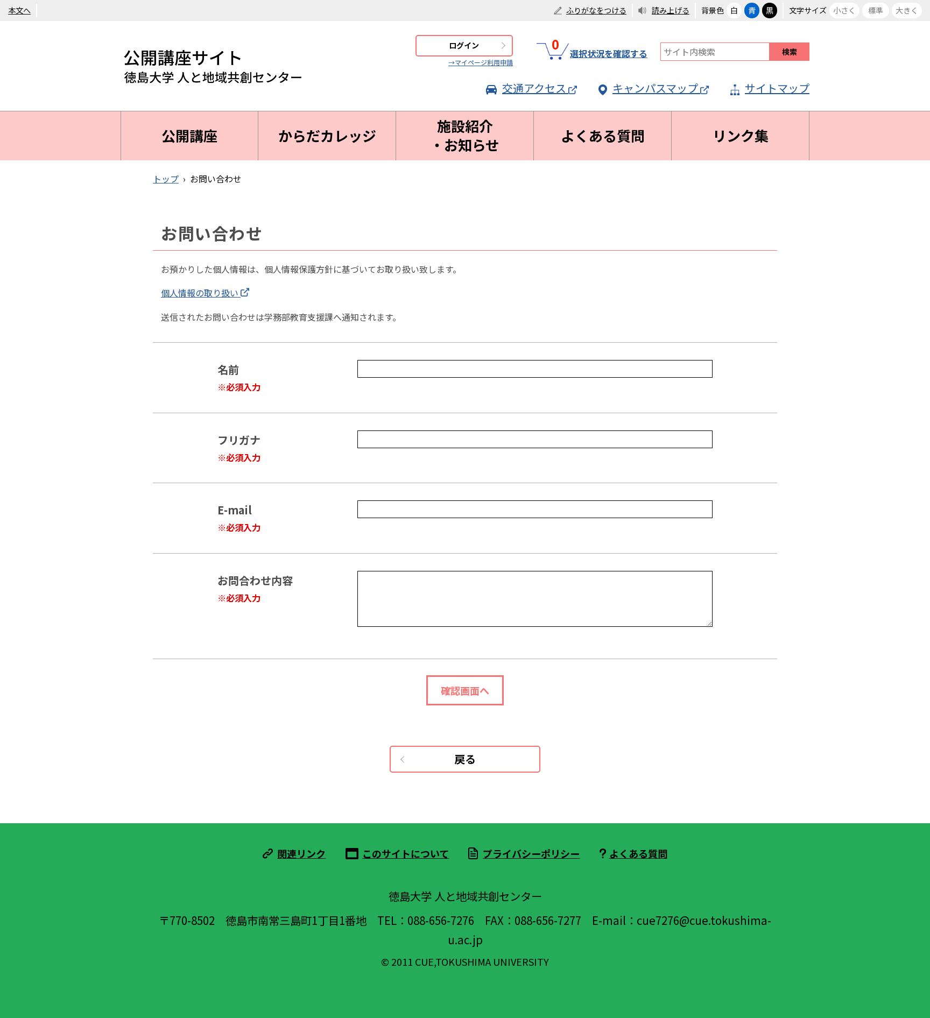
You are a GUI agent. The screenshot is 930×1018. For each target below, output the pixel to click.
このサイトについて (405, 853)
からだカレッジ (327, 135)
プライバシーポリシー (531, 853)
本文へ (19, 10)
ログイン (464, 45)
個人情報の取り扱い (199, 292)
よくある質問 (603, 135)
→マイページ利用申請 (480, 62)
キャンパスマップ (655, 88)
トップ (166, 178)
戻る (465, 759)
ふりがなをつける (596, 10)
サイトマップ (777, 88)
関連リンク (301, 853)
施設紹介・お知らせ (464, 135)
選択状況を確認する (599, 51)
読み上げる (670, 10)
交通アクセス (534, 88)
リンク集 (741, 135)
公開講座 (189, 135)
